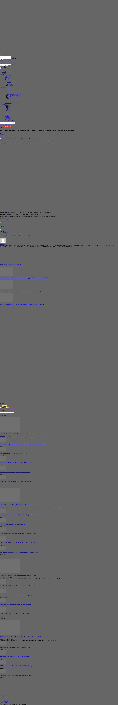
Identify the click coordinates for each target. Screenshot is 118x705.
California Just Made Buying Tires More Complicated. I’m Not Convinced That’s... (21, 636)
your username (14, 56)
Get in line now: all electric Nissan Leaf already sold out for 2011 (17, 236)
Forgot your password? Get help (6, 60)
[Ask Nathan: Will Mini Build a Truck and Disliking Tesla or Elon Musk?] (3, 644)
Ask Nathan (7, 100)
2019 (8, 113)
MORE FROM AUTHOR (15, 264)
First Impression (8, 117)
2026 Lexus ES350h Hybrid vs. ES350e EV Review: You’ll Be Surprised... (18, 542)
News (3, 87)
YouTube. (15, 219)
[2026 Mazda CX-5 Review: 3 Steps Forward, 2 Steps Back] (10, 502)
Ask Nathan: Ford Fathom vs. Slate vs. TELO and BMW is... (15, 656)
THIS (10, 212)
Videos (3, 74)
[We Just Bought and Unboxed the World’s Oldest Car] (3, 451)
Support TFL (5, 695)
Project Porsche (10, 83)
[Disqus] (59, 353)
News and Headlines (7, 124)
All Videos (7, 86)
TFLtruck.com (5, 701)
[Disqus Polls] (59, 321)
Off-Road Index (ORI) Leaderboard (12, 120)
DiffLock (9, 82)
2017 (8, 115)
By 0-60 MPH (8, 116)
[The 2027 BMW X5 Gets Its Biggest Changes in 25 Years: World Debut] (3, 469)
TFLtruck (4, 72)
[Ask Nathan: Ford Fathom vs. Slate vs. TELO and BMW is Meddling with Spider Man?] (3, 654)
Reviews (4, 104)
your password (14, 58)
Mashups (6, 77)
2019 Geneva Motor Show (12, 95)
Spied (6, 89)
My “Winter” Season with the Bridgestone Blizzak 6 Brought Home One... (18, 533)
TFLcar (9, 218)
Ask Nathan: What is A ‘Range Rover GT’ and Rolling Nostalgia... (17, 666)
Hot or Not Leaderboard (9, 119)
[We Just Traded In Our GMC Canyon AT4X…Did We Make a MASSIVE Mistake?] (3, 460)
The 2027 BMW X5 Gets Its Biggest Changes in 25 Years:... (15, 472)
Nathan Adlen (2, 639)
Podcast (3, 73)
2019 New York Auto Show (12, 96)
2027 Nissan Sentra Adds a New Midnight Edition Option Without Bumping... (19, 585)
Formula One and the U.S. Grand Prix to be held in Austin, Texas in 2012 (20, 235)
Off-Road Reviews (8, 78)
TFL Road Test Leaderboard (12, 80)
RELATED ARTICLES (5, 264)
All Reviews (7, 118)
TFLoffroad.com (5, 702)
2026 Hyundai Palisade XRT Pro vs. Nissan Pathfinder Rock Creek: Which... (19, 552)
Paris (8, 98)
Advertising (4, 696)
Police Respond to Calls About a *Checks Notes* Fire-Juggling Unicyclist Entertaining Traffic (23, 278)
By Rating (7, 105)
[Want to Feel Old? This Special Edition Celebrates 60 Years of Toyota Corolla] (3, 602)
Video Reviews (8, 75)
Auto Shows (7, 90)
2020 (8, 111)
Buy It (8, 106)
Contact (3, 700)
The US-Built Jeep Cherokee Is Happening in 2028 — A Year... (15, 613)
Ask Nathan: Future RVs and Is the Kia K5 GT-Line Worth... (15, 675)
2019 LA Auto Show (11, 93)
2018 (8, 114)
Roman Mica (2, 134)
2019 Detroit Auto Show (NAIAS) (14, 94)
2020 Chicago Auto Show (12, 92)
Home (1, 124)
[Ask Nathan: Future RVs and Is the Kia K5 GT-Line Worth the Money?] (3, 672)
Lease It (8, 107)
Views (3, 99)
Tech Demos (7, 76)
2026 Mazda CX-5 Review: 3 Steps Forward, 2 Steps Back (14, 504)
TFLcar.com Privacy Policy (7, 697)
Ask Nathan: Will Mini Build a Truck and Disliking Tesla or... (15, 647)
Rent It (8, 108)
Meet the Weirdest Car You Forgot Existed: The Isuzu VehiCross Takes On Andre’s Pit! (22, 304)
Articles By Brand (8, 88)
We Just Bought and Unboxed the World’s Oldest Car (13, 453)
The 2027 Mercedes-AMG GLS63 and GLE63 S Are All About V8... (17, 481)
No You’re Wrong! (8, 103)
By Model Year (8, 110)
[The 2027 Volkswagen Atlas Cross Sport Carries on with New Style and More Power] (10, 431)
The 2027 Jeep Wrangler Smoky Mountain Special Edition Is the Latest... (18, 575)
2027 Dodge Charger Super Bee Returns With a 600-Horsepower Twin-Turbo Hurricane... (22, 444)
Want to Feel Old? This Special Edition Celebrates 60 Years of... (16, 604)
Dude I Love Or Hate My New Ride (12, 101)
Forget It (9, 109)
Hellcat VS (9, 84)
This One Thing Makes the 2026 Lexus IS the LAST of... (14, 524)
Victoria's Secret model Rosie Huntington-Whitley (12, 233)
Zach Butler (2, 436)
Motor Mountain (10, 85)
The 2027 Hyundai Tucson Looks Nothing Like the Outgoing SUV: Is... (18, 595)
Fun (3, 127)
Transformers (5, 232)
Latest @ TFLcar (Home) (7, 71)
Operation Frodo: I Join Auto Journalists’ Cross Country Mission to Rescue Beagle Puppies (23, 291)
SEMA (8, 97)
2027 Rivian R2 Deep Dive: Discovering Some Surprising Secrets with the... (19, 515)
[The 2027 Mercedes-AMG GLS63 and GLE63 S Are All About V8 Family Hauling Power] (3, 478)
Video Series (7, 79)
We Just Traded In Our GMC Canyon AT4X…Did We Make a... (16, 462)
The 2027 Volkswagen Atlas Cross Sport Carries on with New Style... (17, 433)
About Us (4, 699)
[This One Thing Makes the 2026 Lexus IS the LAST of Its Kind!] (3, 521)
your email (13, 64)
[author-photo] (3, 243)
